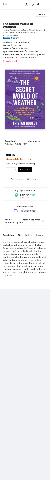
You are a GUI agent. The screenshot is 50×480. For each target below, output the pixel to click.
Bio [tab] (19, 235)
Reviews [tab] (40, 235)
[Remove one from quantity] (8, 169)
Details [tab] (28, 235)
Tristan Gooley (11, 38)
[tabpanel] (25, 261)
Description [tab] (8, 235)
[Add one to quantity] (15, 169)
